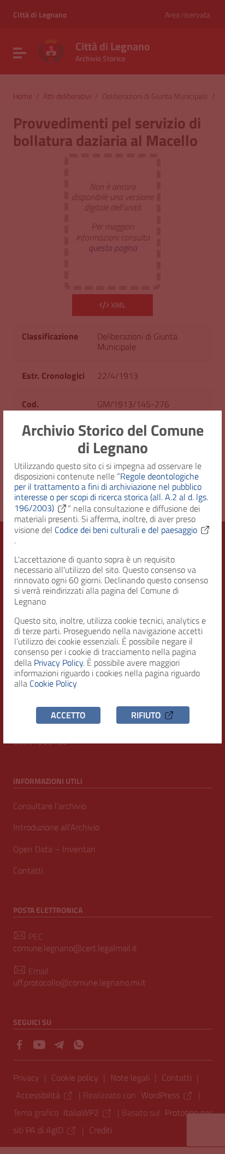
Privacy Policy (58, 662)
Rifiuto (146, 715)
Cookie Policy (53, 683)
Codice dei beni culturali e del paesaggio (126, 529)
